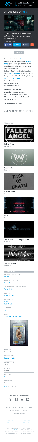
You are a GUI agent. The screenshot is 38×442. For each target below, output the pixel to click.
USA (5, 376)
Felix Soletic (16, 78)
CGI (13, 316)
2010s (6, 316)
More (32, 44)
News (15, 408)
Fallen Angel (9, 144)
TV (5, 310)
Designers (21, 5)
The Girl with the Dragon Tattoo (16, 239)
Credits (19, 52)
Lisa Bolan (20, 59)
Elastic (6, 276)
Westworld (8, 168)
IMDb (6, 387)
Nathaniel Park (15, 73)
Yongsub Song (9, 289)
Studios (29, 5)
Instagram (22, 399)
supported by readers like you (12, 430)
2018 (25, 11)
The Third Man (10, 263)
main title (18, 316)
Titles (20, 3)
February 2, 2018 (9, 358)
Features (26, 3)
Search (33, 2)
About (8, 408)
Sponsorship (19, 413)
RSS (27, 399)
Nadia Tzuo (8, 78)
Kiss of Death (9, 191)
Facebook (16, 399)
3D (10, 316)
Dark (6, 215)
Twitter (10, 399)
